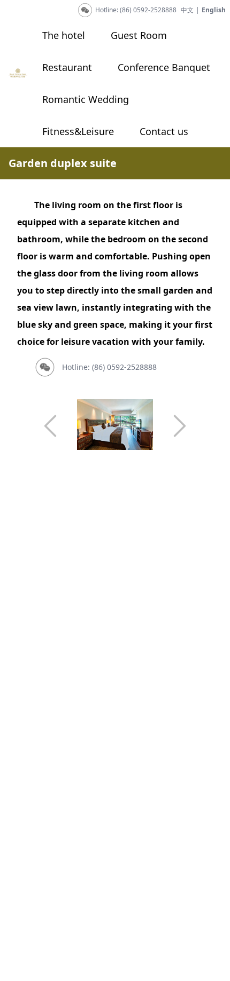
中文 (187, 9)
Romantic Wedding (85, 99)
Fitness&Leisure (78, 131)
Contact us (164, 131)
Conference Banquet (164, 67)
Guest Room (139, 35)
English (214, 9)
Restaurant (67, 67)
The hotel (63, 35)
